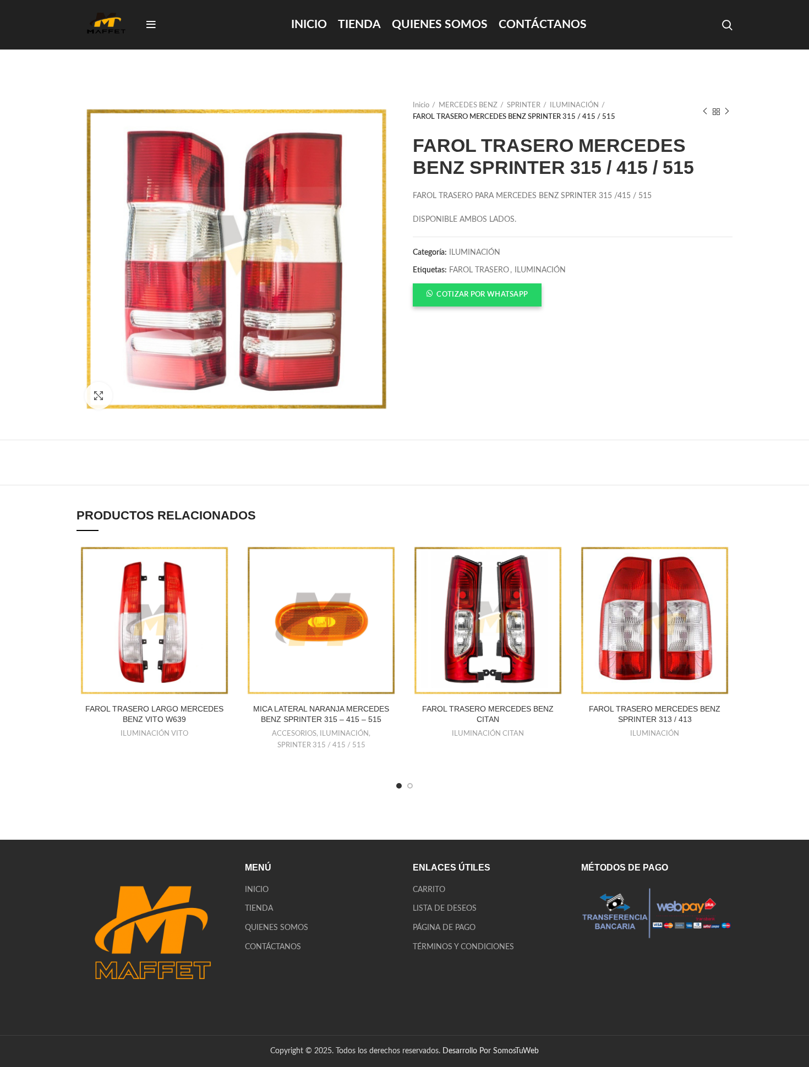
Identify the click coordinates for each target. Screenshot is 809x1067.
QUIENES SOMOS (276, 928)
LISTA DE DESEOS (445, 908)
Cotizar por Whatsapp (482, 294)
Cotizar (223, 562)
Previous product (704, 111)
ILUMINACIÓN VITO (154, 733)
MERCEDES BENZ (468, 105)
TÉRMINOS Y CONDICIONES (463, 947)
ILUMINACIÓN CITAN (488, 733)
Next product (727, 111)
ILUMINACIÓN (574, 105)
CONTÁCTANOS (273, 947)
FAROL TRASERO (479, 270)
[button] (477, 294)
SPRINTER (523, 105)
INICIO (257, 890)
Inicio (421, 105)
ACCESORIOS (294, 733)
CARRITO (429, 890)
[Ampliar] (98, 395)
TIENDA (259, 908)
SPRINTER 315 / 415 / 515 (321, 745)
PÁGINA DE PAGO (444, 928)
